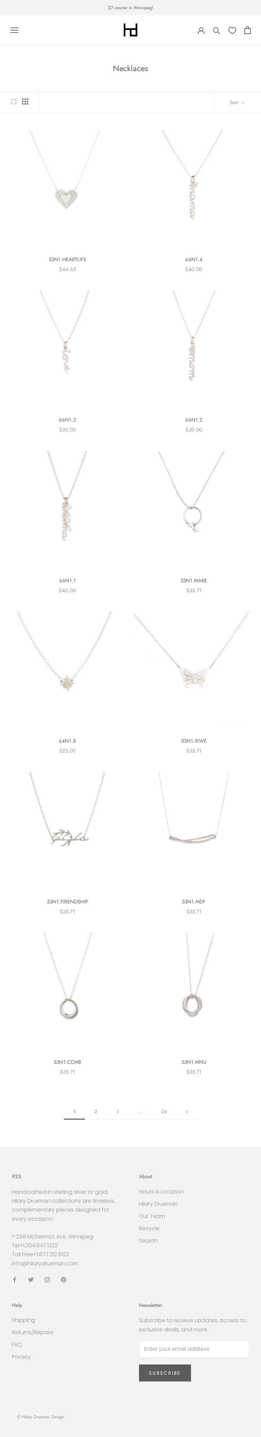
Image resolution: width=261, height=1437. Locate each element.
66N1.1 (67, 580)
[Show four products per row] (25, 101)
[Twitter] (31, 1279)
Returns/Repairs (32, 1332)
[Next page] (186, 1112)
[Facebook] (14, 1279)
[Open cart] (247, 30)
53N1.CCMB (67, 1062)
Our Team (152, 1216)
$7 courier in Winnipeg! (130, 7)
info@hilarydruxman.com (45, 1263)
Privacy (21, 1357)
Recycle (149, 1228)
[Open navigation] (14, 30)
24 (164, 1111)
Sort (235, 102)
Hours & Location (161, 1192)
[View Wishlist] (232, 30)
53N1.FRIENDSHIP (67, 901)
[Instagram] (47, 1279)
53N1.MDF (194, 901)
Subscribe (165, 1373)
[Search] (216, 30)
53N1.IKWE (194, 741)
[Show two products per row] (14, 101)
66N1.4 (194, 259)
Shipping (23, 1320)
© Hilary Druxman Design (40, 1417)
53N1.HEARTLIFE (67, 259)
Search (148, 1241)
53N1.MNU (193, 1062)
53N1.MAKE (193, 580)
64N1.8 (67, 741)
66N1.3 (67, 420)
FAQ (17, 1344)
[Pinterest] (63, 1279)
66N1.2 (194, 420)
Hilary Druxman (158, 1204)
